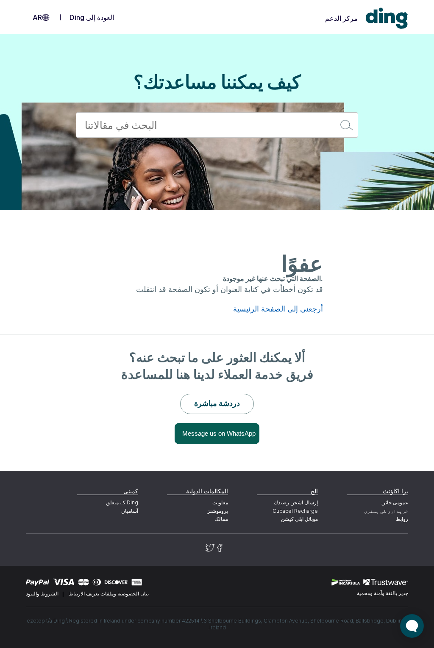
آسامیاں (129, 511)
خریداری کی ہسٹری (386, 511)
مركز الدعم (341, 18)
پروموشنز (217, 511)
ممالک (221, 519)
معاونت (220, 502)
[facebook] (220, 548)
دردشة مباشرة (217, 403)
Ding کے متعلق (122, 502)
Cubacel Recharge (295, 511)
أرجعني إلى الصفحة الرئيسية (278, 309)
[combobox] (217, 125)
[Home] (387, 18)
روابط (402, 519)
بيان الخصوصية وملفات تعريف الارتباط (109, 593)
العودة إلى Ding (92, 17)
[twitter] (210, 548)
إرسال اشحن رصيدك (296, 502)
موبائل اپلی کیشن (299, 519)
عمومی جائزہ (394, 502)
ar (37, 17)
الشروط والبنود (42, 593)
